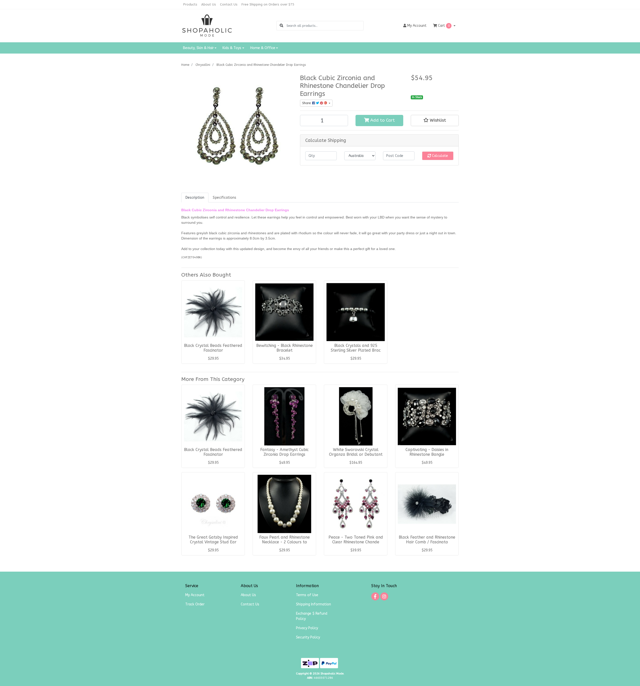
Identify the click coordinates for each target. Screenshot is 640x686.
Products (190, 4)
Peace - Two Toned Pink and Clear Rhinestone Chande (355, 539)
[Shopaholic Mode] (207, 25)
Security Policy (308, 637)
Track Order (194, 604)
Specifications (224, 197)
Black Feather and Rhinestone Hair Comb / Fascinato (427, 539)
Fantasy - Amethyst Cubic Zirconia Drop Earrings (284, 452)
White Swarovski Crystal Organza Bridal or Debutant (355, 452)
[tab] (194, 197)
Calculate (439, 156)
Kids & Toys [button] (231, 48)
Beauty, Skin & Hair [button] (198, 48)
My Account (194, 595)
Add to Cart (382, 120)
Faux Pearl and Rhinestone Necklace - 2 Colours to (284, 539)
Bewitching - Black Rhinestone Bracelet (284, 348)
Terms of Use (307, 595)
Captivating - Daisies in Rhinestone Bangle (427, 452)
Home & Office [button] (262, 48)
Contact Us (229, 4)
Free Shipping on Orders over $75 (268, 4)
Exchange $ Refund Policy (311, 616)
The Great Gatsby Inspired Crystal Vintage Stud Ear (213, 539)
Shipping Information (313, 604)
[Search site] (281, 25)
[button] (435, 120)
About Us (208, 4)
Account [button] (416, 26)
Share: (307, 103)
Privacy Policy (307, 628)
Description (195, 197)
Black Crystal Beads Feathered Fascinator (213, 348)
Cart (443, 26)
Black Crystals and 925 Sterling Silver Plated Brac (355, 348)
